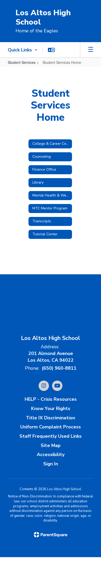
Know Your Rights (50, 408)
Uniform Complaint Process (50, 427)
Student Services (21, 62)
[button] (23, 50)
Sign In (50, 464)
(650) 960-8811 (59, 368)
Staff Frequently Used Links (50, 436)
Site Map (51, 445)
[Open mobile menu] (90, 50)
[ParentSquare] (51, 535)
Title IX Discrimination (50, 418)
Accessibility (50, 454)
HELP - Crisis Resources (51, 399)
